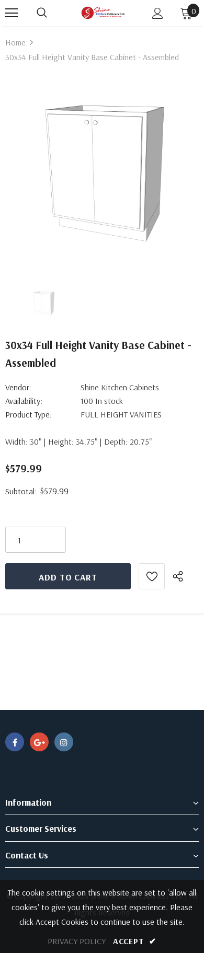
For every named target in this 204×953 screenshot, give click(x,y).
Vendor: (18, 387)
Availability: (23, 401)
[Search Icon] (42, 13)
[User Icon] (157, 13)
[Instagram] (63, 742)
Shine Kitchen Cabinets (120, 387)
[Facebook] (14, 742)
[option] (102, 174)
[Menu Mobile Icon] (11, 13)
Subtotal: (21, 491)
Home (15, 42)
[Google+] (39, 742)
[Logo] (103, 13)
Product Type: (28, 414)
